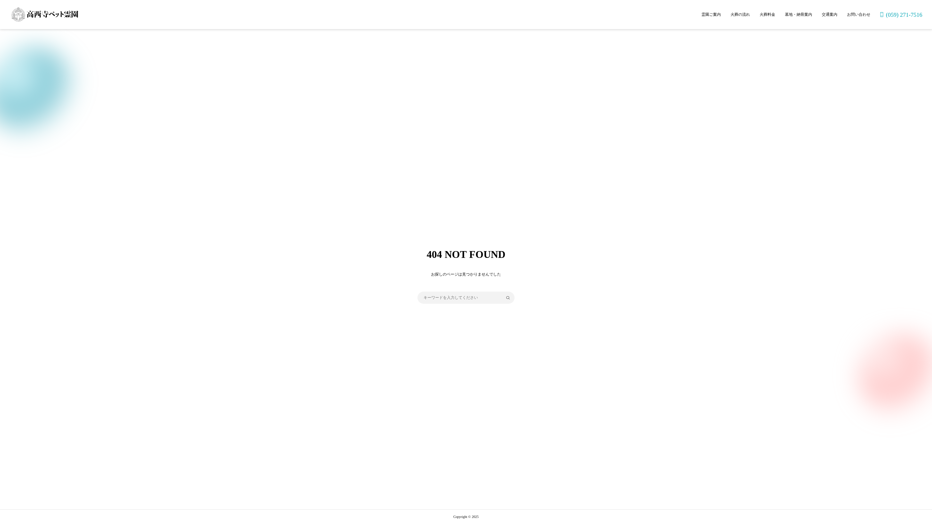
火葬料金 (767, 14)
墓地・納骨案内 (798, 14)
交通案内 (829, 14)
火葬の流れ (740, 14)
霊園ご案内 (711, 14)
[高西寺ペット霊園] (44, 14)
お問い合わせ (858, 14)
